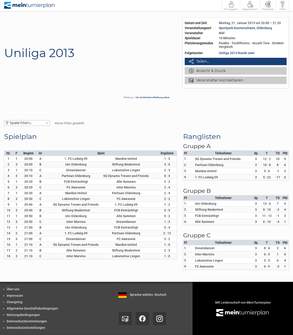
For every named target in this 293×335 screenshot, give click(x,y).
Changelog (14, 302)
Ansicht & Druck (207, 70)
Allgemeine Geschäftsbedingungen (32, 308)
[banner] (29, 5)
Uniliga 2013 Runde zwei (237, 53)
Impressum (15, 295)
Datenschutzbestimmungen (27, 321)
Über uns (13, 289)
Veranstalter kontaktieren (216, 80)
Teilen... (199, 61)
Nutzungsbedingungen (23, 315)
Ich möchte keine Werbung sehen (153, 97)
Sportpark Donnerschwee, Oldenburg (245, 28)
